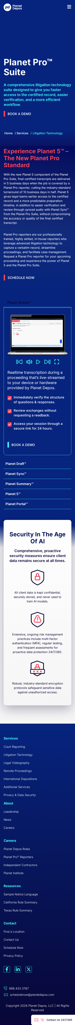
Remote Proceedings (18, 771)
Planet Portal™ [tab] (16, 504)
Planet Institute (13, 873)
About (8, 803)
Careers (9, 828)
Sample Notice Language (21, 894)
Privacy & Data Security (20, 795)
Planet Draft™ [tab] (15, 464)
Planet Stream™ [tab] (19, 302)
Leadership (11, 811)
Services (22, 133)
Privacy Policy (13, 956)
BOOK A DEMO (23, 445)
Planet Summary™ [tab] (19, 484)
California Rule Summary (20, 902)
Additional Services (17, 787)
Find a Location (14, 931)
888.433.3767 (19, 988)
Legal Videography (16, 763)
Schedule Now (13, 947)
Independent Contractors (20, 865)
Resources (12, 886)
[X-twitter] (28, 969)
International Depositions (20, 779)
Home (8, 133)
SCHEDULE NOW (21, 278)
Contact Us (11, 939)
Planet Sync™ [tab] (15, 474)
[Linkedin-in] (18, 969)
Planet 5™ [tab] (12, 494)
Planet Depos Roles (17, 849)
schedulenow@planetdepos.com (32, 994)
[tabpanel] (37, 381)
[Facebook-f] (7, 969)
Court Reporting (14, 746)
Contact (10, 923)
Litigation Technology (18, 755)
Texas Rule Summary (18, 910)
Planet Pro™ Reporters (18, 857)
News (7, 819)
